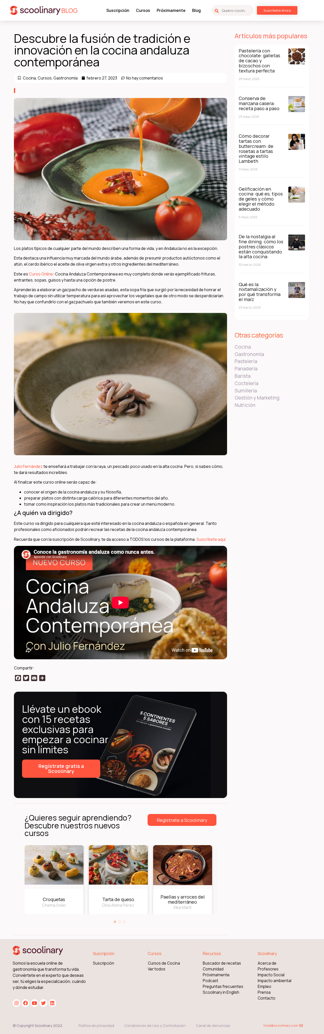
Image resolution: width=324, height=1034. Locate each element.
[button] (115, 922)
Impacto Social (271, 975)
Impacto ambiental (274, 980)
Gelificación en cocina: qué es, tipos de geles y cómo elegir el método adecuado (261, 199)
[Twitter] (43, 1003)
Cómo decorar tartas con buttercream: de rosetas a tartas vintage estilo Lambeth (256, 148)
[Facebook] (25, 1003)
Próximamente (171, 10)
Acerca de (267, 963)
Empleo (264, 986)
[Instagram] (16, 1003)
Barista (243, 376)
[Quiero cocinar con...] (232, 10)
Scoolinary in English (221, 992)
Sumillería (246, 390)
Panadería (246, 368)
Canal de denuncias (213, 1025)
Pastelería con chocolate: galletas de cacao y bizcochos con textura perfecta (259, 61)
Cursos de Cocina (164, 963)
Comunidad (213, 969)
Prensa (264, 992)
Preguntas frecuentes (223, 986)
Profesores (268, 969)
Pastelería (246, 361)
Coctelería (246, 383)
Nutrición (245, 405)
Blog (196, 10)
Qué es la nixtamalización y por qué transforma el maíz (259, 291)
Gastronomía (65, 78)
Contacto (266, 998)
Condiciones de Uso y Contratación (155, 1025)
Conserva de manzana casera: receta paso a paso (259, 103)
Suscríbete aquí (211, 539)
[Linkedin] (52, 1003)
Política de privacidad (96, 1025)
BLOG (69, 10)
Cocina (29, 78)
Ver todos (156, 969)
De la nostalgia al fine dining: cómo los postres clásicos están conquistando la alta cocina (261, 246)
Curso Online (41, 274)
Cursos (143, 10)
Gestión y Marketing (257, 397)
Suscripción (117, 10)
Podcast (210, 980)
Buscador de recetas (222, 963)
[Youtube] (34, 1003)
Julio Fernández (28, 466)
